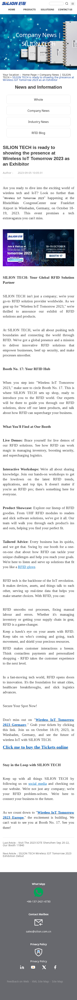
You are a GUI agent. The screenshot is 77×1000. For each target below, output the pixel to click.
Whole (38, 100)
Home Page (29, 74)
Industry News (38, 122)
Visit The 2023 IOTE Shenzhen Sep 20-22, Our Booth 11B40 (36, 844)
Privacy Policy (38, 961)
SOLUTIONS (47, 9)
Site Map (57, 981)
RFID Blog (38, 133)
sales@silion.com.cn (38, 931)
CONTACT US (65, 9)
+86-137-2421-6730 (38, 901)
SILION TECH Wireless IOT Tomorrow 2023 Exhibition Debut (37, 855)
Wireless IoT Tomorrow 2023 (24, 198)
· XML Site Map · (40, 981)
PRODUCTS (29, 9)
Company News (38, 111)
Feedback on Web (18, 981)
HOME (11, 9)
